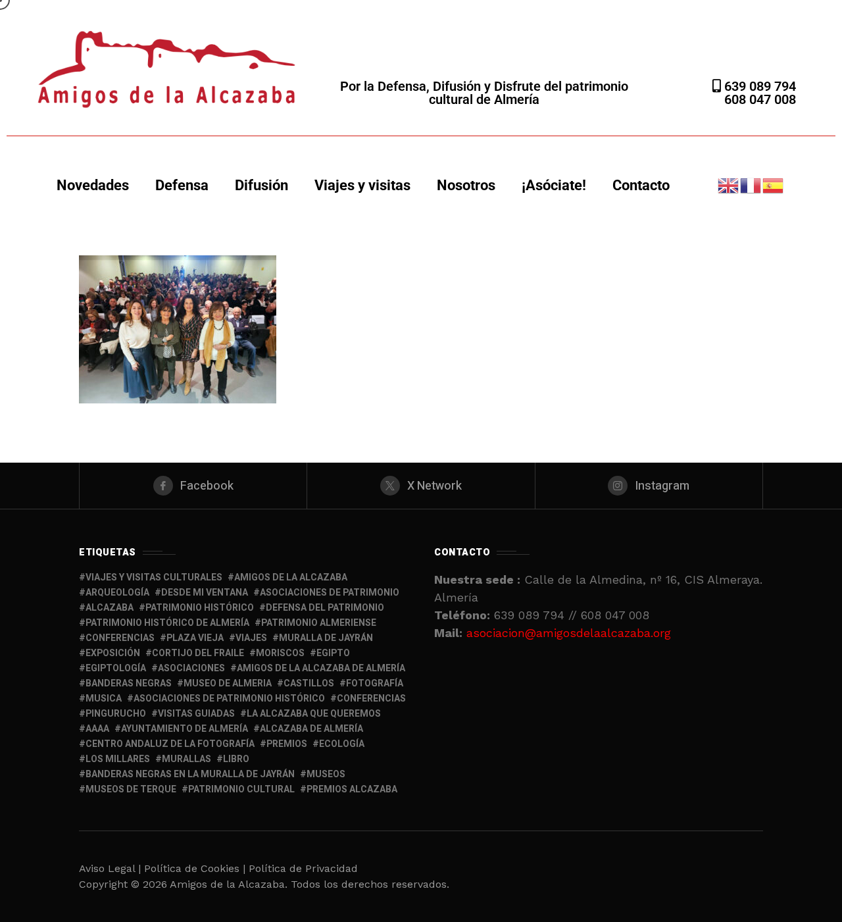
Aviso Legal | (110, 868)
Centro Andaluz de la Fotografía (170, 744)
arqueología (117, 593)
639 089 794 (758, 86)
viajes (251, 638)
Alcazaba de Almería (311, 729)
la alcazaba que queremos (314, 714)
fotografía (374, 683)
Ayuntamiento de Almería (184, 729)
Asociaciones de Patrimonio (329, 593)
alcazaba (110, 608)
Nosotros (466, 185)
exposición (113, 653)
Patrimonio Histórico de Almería (167, 623)
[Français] (751, 185)
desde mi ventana (204, 593)
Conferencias (371, 698)
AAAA (97, 729)
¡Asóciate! (554, 185)
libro (236, 759)
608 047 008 (760, 99)
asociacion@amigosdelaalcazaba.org (568, 633)
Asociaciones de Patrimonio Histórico (229, 698)
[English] (729, 185)
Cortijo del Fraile (198, 653)
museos (326, 774)
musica (104, 698)
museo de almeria (228, 683)
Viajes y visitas (362, 185)
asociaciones (191, 668)
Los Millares (118, 759)
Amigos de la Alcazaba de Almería (321, 668)
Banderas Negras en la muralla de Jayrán (190, 774)
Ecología (341, 744)
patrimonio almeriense (318, 623)
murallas (186, 759)
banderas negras (129, 683)
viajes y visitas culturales (154, 577)
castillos (309, 683)
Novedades (93, 185)
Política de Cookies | (196, 868)
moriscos (280, 653)
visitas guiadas (196, 714)
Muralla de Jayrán (326, 638)
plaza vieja (195, 638)
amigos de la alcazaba (290, 577)
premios (286, 744)
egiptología (116, 668)
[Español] (773, 185)
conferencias (120, 638)
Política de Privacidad (303, 868)
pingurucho (116, 714)
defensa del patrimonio (325, 608)
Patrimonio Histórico (199, 608)
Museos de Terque (131, 789)
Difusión (261, 185)
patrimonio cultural (241, 789)
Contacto (641, 185)
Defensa (182, 185)
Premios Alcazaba (352, 789)
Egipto (333, 653)
